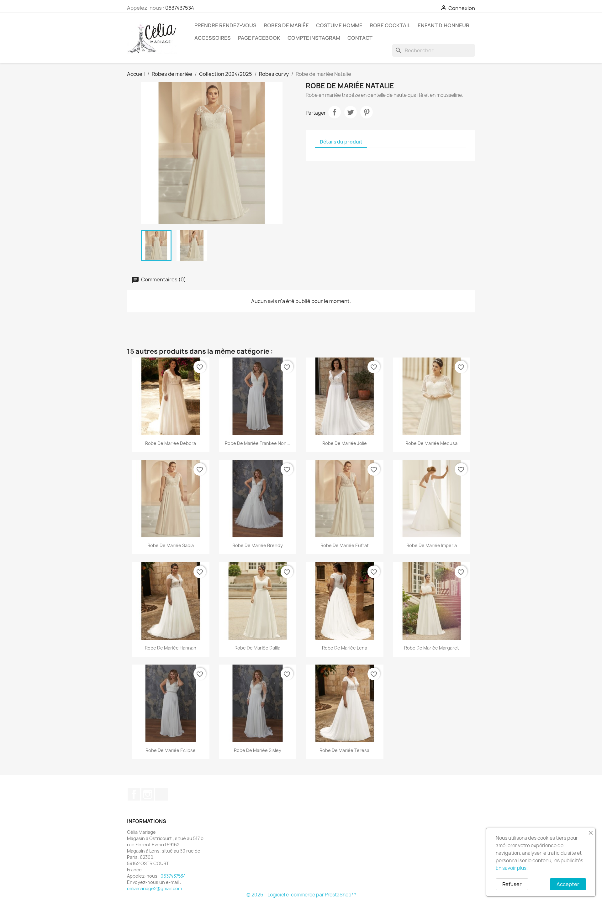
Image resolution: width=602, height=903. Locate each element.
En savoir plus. (512, 868)
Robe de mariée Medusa (431, 443)
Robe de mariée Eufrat (344, 545)
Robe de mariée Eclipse (170, 750)
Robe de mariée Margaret (431, 648)
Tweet (350, 112)
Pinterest (366, 112)
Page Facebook (259, 37)
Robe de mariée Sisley (257, 750)
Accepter (568, 884)
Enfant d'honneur (443, 25)
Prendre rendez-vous (225, 25)
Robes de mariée (286, 25)
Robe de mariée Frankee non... (257, 443)
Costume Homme (339, 25)
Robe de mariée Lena (344, 648)
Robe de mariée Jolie (344, 443)
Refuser (512, 884)
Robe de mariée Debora (170, 443)
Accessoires (212, 37)
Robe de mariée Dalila (257, 648)
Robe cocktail (390, 25)
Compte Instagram (314, 37)
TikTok (161, 794)
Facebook (134, 794)
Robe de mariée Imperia (431, 545)
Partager (334, 112)
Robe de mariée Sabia (170, 545)
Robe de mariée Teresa (344, 750)
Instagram (147, 794)
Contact (359, 37)
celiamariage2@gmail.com (154, 888)
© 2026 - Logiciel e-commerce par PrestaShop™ (301, 894)
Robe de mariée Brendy (257, 545)
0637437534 (179, 7)
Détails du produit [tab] (341, 141)
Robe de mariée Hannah (170, 648)
